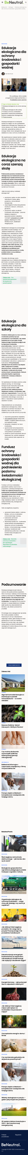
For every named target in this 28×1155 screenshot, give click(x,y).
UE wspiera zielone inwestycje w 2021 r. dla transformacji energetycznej (14, 1123)
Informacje (5, 762)
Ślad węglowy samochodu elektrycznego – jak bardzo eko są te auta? (13, 859)
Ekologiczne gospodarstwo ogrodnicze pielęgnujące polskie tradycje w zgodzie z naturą (14, 870)
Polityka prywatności (5, 1135)
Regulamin (18, 1135)
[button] (2, 2)
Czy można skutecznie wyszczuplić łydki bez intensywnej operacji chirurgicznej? (10, 755)
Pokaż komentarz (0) (14, 665)
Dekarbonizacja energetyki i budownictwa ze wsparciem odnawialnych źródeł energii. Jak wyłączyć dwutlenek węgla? (14, 958)
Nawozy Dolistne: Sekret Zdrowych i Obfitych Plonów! (12, 726)
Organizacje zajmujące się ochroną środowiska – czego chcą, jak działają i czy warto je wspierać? (13, 902)
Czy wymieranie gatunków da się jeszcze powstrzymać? (13, 1058)
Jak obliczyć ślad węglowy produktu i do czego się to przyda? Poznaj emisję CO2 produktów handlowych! (12, 930)
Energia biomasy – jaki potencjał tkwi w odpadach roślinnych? (14, 983)
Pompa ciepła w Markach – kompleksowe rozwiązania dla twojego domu (13, 795)
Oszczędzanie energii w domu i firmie (13, 1034)
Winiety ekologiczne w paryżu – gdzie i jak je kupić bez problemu (14, 1099)
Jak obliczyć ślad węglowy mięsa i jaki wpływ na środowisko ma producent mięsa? (12, 1009)
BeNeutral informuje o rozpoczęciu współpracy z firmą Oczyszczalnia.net (14, 766)
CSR (3, 605)
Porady (4, 692)
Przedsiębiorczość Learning (18, 100)
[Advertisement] (14, 24)
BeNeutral (4, 7)
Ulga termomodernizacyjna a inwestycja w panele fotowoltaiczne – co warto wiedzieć (13, 698)
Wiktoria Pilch (9, 73)
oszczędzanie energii (11, 418)
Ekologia (11, 7)
